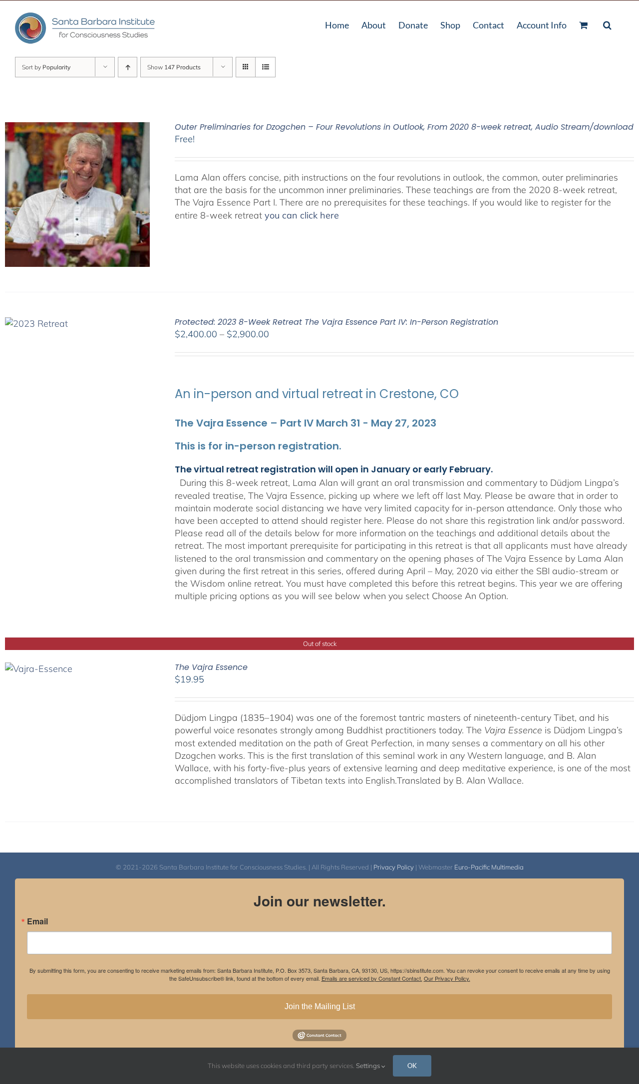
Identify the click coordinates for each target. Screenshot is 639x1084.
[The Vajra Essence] (38, 668)
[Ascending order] (127, 67)
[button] (607, 23)
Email (37, 921)
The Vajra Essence (211, 667)
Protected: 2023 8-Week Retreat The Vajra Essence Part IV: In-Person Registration (336, 322)
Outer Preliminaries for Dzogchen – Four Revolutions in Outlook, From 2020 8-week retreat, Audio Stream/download (404, 127)
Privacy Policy (393, 867)
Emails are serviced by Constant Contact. (371, 978)
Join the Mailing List (320, 1006)
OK (412, 1066)
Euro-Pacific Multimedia (489, 867)
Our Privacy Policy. (447, 978)
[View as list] (265, 67)
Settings (368, 1066)
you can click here (302, 215)
